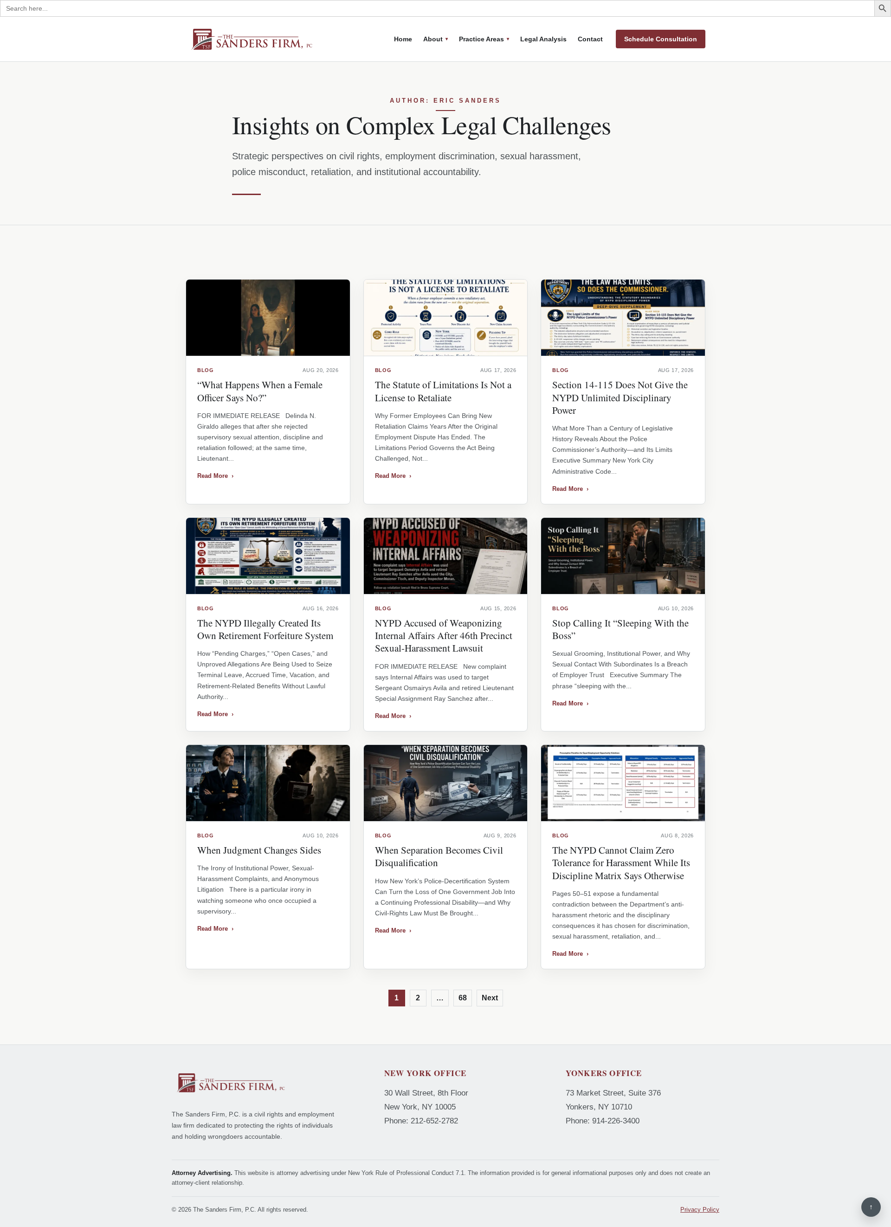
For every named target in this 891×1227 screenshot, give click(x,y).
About (433, 39)
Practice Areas (481, 39)
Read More (215, 475)
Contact (590, 39)
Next (490, 998)
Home (403, 39)
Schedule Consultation (660, 39)
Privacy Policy (699, 1209)
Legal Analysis (543, 39)
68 (462, 998)
